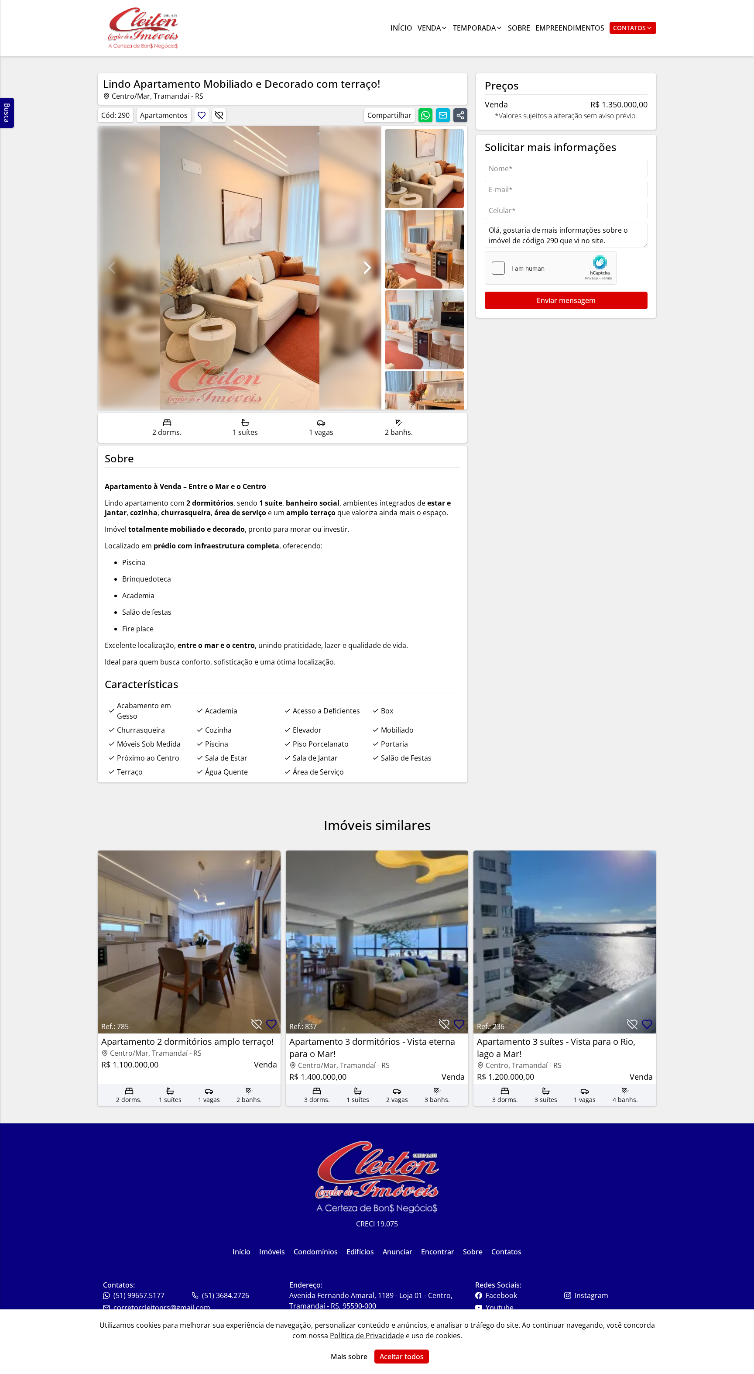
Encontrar (437, 1252)
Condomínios (316, 1252)
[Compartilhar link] (460, 115)
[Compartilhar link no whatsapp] (425, 115)
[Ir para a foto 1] (424, 249)
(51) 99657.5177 (139, 1295)
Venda (429, 28)
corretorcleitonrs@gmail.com (161, 1307)
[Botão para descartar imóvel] (219, 115)
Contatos (629, 28)
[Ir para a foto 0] (424, 168)
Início (401, 28)
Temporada (474, 28)
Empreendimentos (569, 28)
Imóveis (272, 1252)
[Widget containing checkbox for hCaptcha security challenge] (551, 268)
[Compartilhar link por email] (443, 115)
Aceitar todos (402, 1356)
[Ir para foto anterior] (112, 267)
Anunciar (397, 1252)
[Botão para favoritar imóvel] (202, 115)
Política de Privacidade (367, 1335)
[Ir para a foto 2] (424, 329)
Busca (7, 113)
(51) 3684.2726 (225, 1295)
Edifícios (360, 1252)
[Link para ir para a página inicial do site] (143, 28)
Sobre (519, 28)
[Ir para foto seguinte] (367, 267)
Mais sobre (349, 1356)
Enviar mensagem (566, 300)
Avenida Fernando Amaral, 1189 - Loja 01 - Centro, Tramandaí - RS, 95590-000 (370, 1301)
